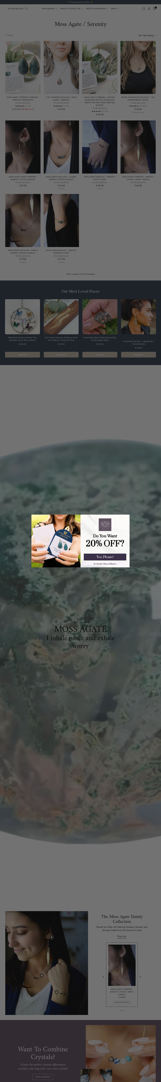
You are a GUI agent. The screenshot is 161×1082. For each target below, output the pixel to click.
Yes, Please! (105, 557)
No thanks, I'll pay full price (105, 564)
